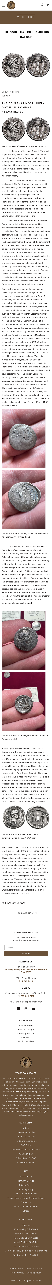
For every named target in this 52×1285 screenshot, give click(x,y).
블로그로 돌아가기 (27, 913)
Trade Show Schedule (26, 1141)
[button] (3, 5)
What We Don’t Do (26, 1137)
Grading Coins (26, 1154)
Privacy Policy (26, 1185)
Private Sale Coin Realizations (26, 1149)
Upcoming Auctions (25, 1033)
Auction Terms (26, 1026)
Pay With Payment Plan (26, 1194)
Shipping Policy (26, 1189)
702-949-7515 (26, 981)
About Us (26, 1225)
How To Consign (26, 1029)
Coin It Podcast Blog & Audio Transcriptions (26, 1251)
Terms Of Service (26, 1181)
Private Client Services (26, 1233)
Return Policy (26, 1176)
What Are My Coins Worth (26, 1229)
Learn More (26, 1220)
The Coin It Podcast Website (26, 1246)
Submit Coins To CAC (26, 1158)
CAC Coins (26, 1145)
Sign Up (26, 954)
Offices (26, 1211)
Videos (26, 1128)
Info (26, 1171)
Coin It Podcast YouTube (26, 1242)
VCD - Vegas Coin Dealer (30, 1281)
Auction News (26, 1037)
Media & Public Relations (26, 1206)
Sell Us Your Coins (26, 1132)
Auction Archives (26, 1041)
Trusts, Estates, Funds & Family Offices (26, 1198)
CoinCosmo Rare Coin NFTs (26, 1255)
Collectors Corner (25, 1162)
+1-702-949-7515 (26, 996)
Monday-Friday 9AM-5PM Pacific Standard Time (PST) (26, 970)
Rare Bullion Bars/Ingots (26, 1238)
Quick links (26, 1123)
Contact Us (26, 1202)
